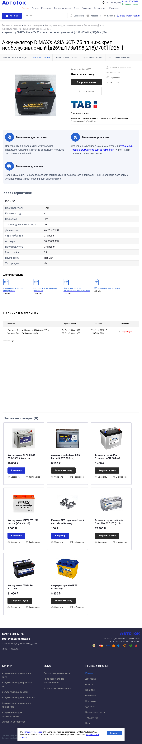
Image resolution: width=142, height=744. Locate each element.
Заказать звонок (130, 4)
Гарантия (90, 690)
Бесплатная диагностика (57, 673)
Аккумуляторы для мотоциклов (18, 697)
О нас (76, 8)
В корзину (16, 470)
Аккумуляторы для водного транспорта (16, 705)
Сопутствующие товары (15, 692)
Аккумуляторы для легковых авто (17, 675)
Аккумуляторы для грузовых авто (17, 684)
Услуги (35, 8)
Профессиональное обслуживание (54, 680)
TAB (46, 207)
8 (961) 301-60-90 (130, 1)
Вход (122, 15)
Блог (87, 723)
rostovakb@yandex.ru (16, 638)
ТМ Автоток (91, 717)
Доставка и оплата (62, 8)
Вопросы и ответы (95, 712)
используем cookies (33, 732)
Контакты (114, 8)
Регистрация (133, 15)
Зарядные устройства (13, 721)
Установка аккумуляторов (57, 688)
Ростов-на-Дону (113, 3)
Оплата (89, 684)
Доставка (90, 678)
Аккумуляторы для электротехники (12, 714)
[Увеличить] (35, 95)
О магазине (91, 695)
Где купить (91, 706)
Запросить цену (86, 82)
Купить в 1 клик (88, 91)
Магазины (46, 8)
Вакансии (86, 8)
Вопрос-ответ (100, 8)
